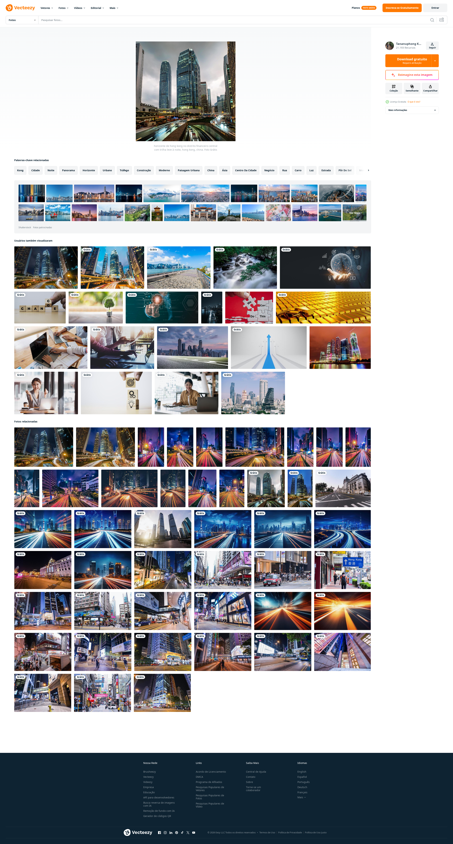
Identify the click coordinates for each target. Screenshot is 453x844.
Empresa (148, 787)
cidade (35, 170)
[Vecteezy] (20, 7)
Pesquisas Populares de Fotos (210, 797)
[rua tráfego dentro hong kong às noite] (151, 447)
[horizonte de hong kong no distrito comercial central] (46, 267)
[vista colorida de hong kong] (300, 488)
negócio (269, 170)
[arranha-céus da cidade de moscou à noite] (340, 347)
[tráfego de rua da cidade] (211, 307)
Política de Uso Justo (316, 832)
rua (284, 170)
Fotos (62, 8)
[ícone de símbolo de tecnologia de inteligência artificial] (162, 307)
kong (20, 170)
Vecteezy (148, 776)
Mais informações (397, 110)
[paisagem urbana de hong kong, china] (179, 267)
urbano (107, 170)
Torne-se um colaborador (253, 788)
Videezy (147, 782)
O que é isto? (414, 101)
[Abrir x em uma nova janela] (188, 832)
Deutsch (302, 787)
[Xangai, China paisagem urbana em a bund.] (42, 570)
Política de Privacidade (290, 832)
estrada (326, 170)
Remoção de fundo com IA (159, 810)
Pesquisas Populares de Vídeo (210, 805)
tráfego (124, 170)
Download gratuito (412, 60)
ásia (224, 170)
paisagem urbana (189, 170)
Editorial (96, 8)
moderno (164, 170)
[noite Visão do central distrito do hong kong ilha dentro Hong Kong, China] (105, 447)
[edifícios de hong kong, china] (112, 267)
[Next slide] (365, 170)
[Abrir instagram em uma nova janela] (165, 832)
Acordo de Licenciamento (211, 771)
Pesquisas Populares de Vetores (210, 788)
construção (144, 170)
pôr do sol (345, 170)
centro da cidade (245, 170)
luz (311, 170)
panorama (68, 170)
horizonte (89, 170)
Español (302, 776)
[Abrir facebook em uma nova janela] (159, 832)
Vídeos (78, 8)
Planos (356, 7)
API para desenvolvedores (158, 797)
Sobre (249, 782)
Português (303, 782)
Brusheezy (149, 771)
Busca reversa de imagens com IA (159, 804)
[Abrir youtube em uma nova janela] (193, 832)
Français (302, 792)
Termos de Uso (267, 832)
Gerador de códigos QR (157, 816)
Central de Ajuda (256, 771)
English (301, 771)
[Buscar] (432, 20)
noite (51, 170)
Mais (112, 8)
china (210, 170)
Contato (250, 776)
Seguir (432, 47)
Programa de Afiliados (209, 782)
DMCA (199, 776)
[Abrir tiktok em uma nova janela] (182, 832)
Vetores (45, 8)
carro (298, 170)
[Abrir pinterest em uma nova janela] (176, 832)
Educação (149, 792)
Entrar (435, 7)
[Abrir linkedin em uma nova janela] (170, 832)
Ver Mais (354, 213)
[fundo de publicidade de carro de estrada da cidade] (192, 347)
